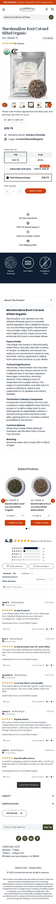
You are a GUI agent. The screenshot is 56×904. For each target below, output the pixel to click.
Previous (4, 105)
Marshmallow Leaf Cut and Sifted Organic (14, 507)
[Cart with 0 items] (52, 9)
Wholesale (11, 813)
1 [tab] (26, 528)
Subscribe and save (29, 168)
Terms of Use (21, 867)
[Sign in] (46, 9)
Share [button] (7, 629)
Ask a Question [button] (42, 566)
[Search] (51, 17)
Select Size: (10, 149)
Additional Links (10, 803)
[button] (47, 629)
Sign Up (48, 827)
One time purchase (29, 177)
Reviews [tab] (7, 573)
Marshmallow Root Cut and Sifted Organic (20, 623)
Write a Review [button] (16, 566)
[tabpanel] (15, 501)
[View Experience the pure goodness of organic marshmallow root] (22, 105)
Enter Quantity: (10, 186)
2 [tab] (29, 528)
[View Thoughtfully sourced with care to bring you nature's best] (39, 105)
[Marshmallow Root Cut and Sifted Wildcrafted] (41, 486)
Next (50, 105)
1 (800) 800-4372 (11, 846)
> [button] (29, 785)
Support (6, 795)
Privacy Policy (35, 867)
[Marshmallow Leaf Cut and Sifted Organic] (15, 486)
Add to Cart (35, 190)
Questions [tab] (25, 573)
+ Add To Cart (15, 522)
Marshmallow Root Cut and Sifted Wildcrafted (41, 507)
